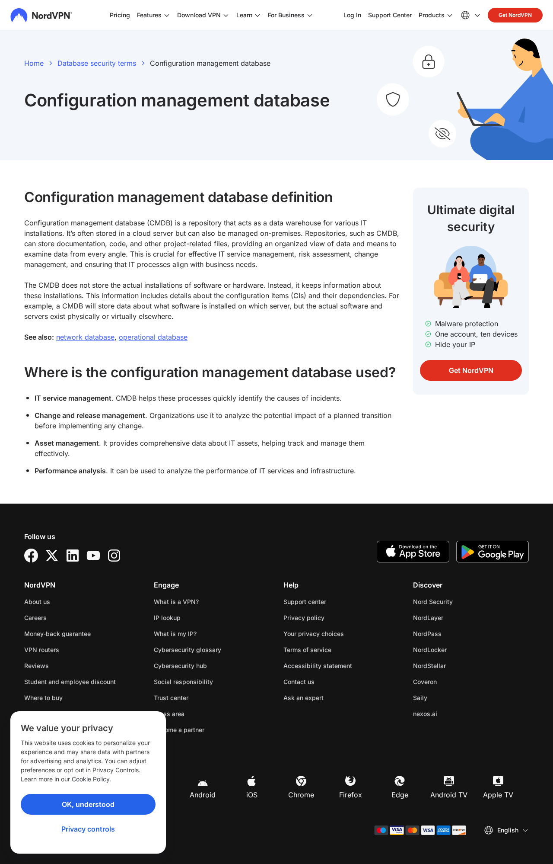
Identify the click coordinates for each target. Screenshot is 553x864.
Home (34, 63)
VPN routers (41, 649)
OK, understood (88, 804)
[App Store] (413, 551)
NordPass (454, 633)
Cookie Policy (90, 779)
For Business (286, 15)
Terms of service (334, 649)
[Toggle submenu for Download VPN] (225, 15)
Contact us (299, 681)
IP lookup (167, 617)
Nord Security (460, 601)
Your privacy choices (313, 633)
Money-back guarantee (57, 633)
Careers (62, 617)
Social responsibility (183, 681)
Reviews (36, 665)
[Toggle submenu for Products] (449, 15)
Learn (244, 15)
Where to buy (43, 697)
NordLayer (455, 617)
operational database (153, 337)
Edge (399, 794)
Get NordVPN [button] (515, 15)
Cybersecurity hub (180, 665)
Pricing (120, 15)
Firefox (350, 794)
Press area (169, 713)
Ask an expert (303, 697)
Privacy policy (331, 617)
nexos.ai (452, 713)
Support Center (390, 15)
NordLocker (457, 649)
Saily (447, 697)
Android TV (448, 794)
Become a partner (179, 729)
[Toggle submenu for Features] (166, 15)
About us (37, 601)
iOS (251, 794)
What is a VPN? (176, 601)
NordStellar (456, 665)
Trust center (171, 697)
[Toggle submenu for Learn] (257, 15)
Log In (352, 15)
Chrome (301, 794)
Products (432, 15)
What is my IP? (175, 633)
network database (85, 337)
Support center (304, 601)
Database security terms (96, 63)
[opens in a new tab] (31, 555)
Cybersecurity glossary (187, 649)
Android (203, 794)
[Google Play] (492, 551)
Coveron (452, 681)
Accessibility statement (317, 665)
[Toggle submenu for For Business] (309, 15)
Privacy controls (88, 829)
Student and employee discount (70, 681)
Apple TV (498, 794)
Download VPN (199, 15)
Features (149, 15)
